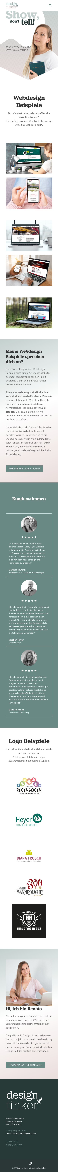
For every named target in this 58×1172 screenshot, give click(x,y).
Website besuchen (29, 164)
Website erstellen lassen (24, 468)
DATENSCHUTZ (14, 1145)
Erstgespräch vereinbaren (25, 1065)
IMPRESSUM (12, 1141)
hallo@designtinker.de (16, 1130)
